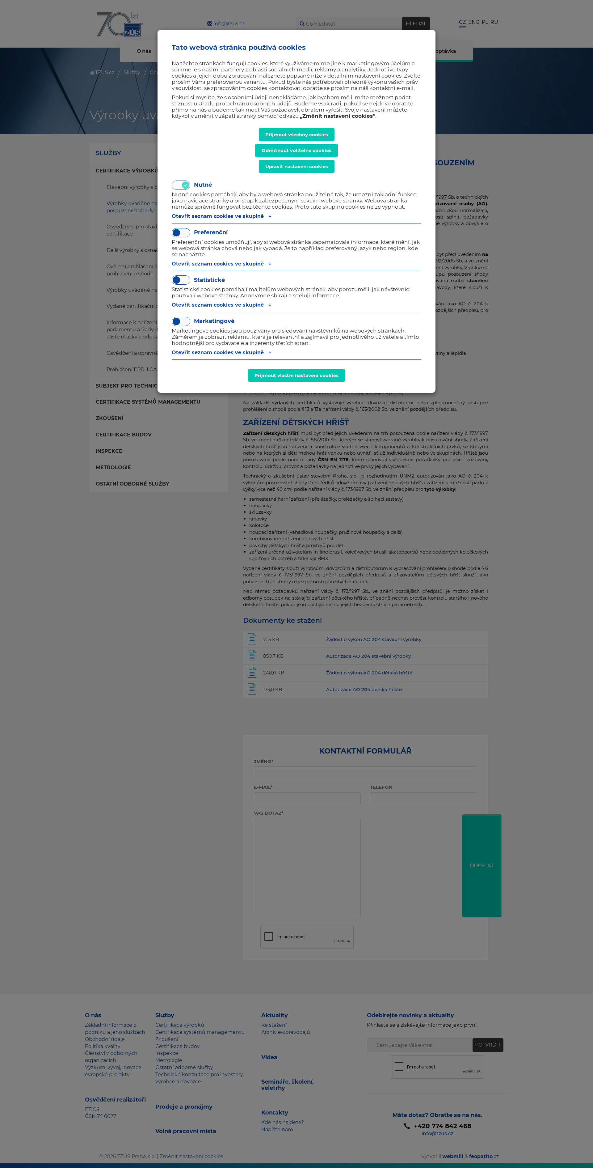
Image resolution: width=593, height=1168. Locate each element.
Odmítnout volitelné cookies (296, 150)
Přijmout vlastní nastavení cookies (296, 375)
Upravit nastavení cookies (296, 166)
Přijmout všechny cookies (296, 135)
